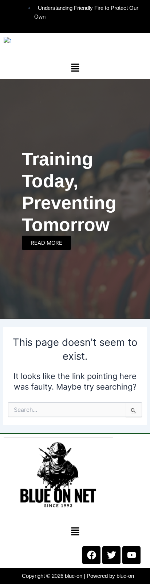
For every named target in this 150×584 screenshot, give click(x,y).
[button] (75, 67)
